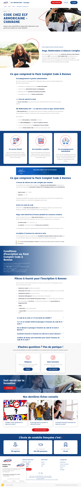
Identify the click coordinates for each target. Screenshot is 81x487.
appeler (28, 369)
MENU (74, 2)
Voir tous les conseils (40, 430)
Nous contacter (56, 2)
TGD (42, 466)
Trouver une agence (64, 464)
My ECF (42, 462)
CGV (4, 484)
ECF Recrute (62, 466)
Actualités (62, 469)
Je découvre (9, 388)
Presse (61, 467)
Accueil (4, 11)
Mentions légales (9, 484)
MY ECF (66, 2)
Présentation (63, 462)
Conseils (43, 464)
